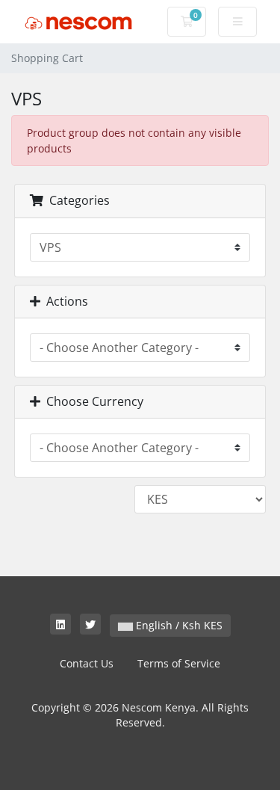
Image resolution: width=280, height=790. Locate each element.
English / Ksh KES (178, 625)
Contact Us (86, 663)
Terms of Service (178, 663)
